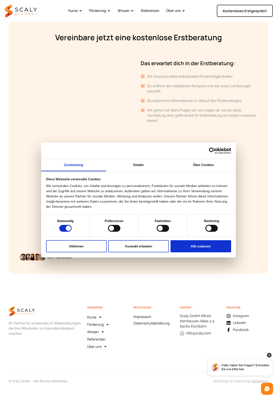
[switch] (114, 228)
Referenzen (96, 339)
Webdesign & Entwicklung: (240, 381)
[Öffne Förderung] (109, 10)
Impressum (142, 316)
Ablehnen (76, 246)
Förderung (95, 324)
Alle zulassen (201, 246)
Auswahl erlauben (138, 246)
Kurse (91, 317)
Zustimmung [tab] (73, 165)
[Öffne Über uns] (183, 10)
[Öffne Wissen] (132, 10)
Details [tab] (138, 165)
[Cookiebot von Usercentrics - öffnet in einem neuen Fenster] (212, 150)
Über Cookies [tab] (203, 165)
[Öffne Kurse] (80, 10)
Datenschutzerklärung (151, 323)
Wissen (93, 331)
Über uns (94, 346)
